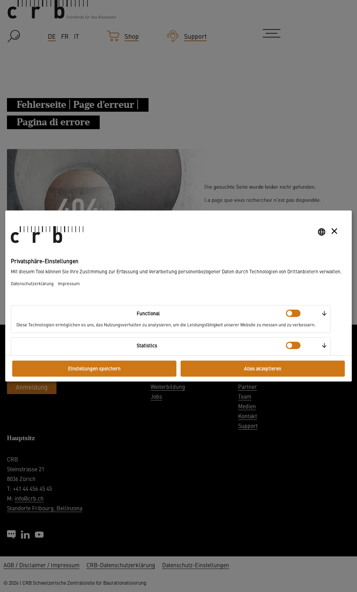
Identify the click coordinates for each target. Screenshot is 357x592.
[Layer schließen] (334, 231)
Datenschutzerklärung (32, 283)
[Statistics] (293, 345)
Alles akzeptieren (262, 368)
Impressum (69, 283)
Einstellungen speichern (94, 368)
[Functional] (293, 313)
